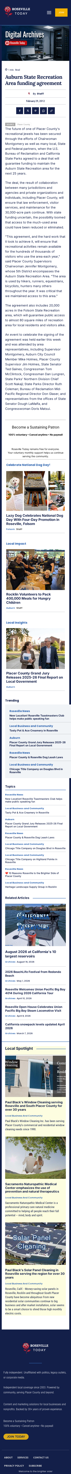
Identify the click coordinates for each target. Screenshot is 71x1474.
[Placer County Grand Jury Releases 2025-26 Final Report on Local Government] (35, 648)
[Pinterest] (35, 110)
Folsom (10, 529)
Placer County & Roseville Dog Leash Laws (36, 757)
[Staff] (30, 93)
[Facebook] (19, 110)
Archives (10, 962)
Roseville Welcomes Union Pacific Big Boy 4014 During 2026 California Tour (35, 991)
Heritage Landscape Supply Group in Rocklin (31, 886)
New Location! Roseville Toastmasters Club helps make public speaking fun (36, 717)
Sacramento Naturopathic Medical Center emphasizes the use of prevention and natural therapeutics (32, 1187)
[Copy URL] (51, 110)
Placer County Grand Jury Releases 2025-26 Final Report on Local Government (34, 677)
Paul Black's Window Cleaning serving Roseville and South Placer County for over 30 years (34, 1105)
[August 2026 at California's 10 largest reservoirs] (35, 925)
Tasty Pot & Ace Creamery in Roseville (33, 730)
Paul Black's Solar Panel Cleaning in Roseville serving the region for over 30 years (35, 1273)
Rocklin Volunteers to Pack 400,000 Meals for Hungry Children (28, 598)
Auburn (10, 608)
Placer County (23, 124)
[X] (27, 110)
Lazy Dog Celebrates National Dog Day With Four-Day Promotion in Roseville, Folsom (34, 519)
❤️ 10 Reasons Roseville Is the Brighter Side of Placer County (32, 874)
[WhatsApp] (43, 110)
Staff (40, 93)
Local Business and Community (31, 726)
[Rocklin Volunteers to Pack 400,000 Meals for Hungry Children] (35, 569)
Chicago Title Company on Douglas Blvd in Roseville (36, 770)
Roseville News (19, 711)
